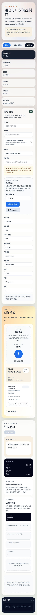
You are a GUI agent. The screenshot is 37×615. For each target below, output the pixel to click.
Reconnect (12, 404)
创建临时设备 (12, 204)
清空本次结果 (12, 411)
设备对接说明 (18, 45)
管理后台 (29, 45)
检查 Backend (12, 210)
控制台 (7, 45)
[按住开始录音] (18, 354)
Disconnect (23, 404)
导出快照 (10, 432)
